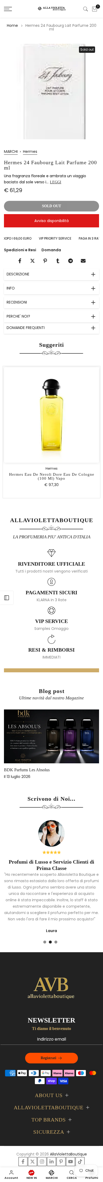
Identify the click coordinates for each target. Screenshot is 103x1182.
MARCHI (11, 151)
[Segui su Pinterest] (61, 1161)
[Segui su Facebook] (22, 1161)
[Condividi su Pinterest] (45, 260)
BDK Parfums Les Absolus (27, 770)
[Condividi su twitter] (32, 260)
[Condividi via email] (83, 260)
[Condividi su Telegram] (70, 260)
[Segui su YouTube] (70, 1161)
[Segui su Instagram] (42, 1161)
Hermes (30, 151)
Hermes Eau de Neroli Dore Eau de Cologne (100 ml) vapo (51, 477)
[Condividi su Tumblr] (57, 260)
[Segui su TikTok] (80, 1161)
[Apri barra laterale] (6, 597)
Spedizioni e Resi (20, 250)
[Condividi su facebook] (19, 260)
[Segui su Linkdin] (51, 1161)
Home (12, 25)
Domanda (51, 250)
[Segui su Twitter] (32, 1161)
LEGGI (55, 182)
